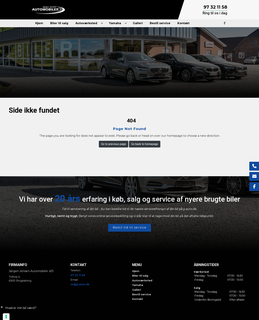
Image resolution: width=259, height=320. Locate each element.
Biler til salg (140, 275)
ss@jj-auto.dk (79, 284)
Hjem (135, 271)
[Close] (2, 307)
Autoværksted (142, 280)
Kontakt (137, 299)
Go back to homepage (144, 144)
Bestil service (141, 294)
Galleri (136, 290)
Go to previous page (113, 144)
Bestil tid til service (129, 227)
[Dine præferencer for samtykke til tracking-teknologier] (6, 316)
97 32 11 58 (215, 7)
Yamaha (137, 285)
